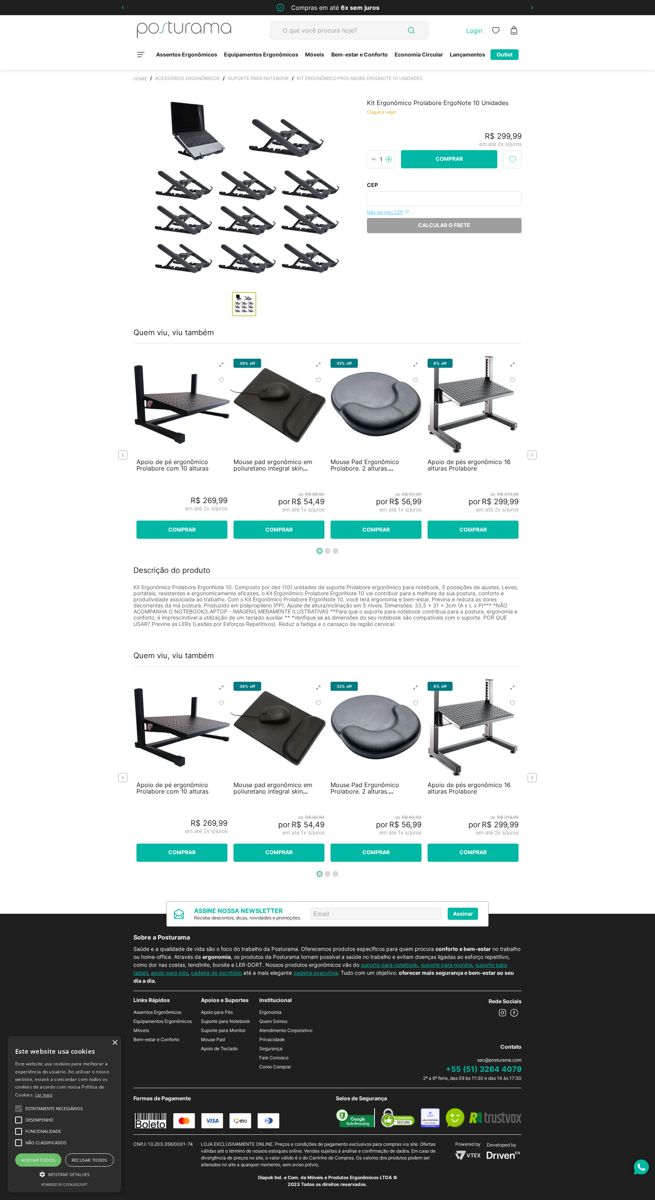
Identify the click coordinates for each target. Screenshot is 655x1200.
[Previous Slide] (122, 7)
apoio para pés (169, 972)
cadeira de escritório (216, 972)
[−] (373, 159)
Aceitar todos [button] (38, 1160)
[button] (221, 365)
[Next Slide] (532, 7)
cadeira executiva (315, 972)
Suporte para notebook (258, 78)
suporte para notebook (389, 965)
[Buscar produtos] (411, 30)
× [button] (115, 1043)
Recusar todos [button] (89, 1160)
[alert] (64, 1114)
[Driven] (503, 1157)
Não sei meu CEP (385, 212)
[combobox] (349, 30)
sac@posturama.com (499, 1060)
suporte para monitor (446, 965)
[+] (388, 159)
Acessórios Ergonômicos (187, 78)
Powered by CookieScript (64, 1184)
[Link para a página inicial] (140, 78)
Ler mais (43, 1095)
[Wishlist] (495, 30)
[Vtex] (468, 1157)
